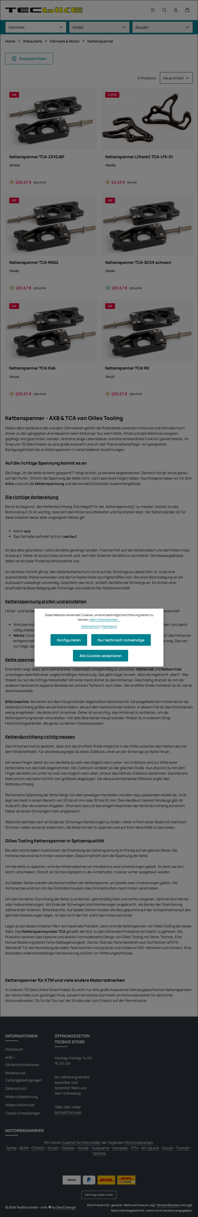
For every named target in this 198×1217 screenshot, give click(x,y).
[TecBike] (43, 9)
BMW (24, 1147)
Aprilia (11, 1147)
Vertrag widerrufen (99, 1195)
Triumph (182, 1147)
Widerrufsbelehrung (21, 1096)
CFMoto (38, 1147)
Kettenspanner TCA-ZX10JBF (36, 156)
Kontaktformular (68, 1112)
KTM (134, 1147)
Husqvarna (100, 1147)
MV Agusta (150, 1147)
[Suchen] (164, 10)
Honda (83, 1147)
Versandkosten (168, 1205)
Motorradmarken (139, 1142)
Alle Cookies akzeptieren (100, 655)
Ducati (53, 1147)
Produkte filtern (33, 58)
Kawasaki (120, 1147)
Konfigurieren (69, 639)
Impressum (14, 1049)
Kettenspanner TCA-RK (127, 368)
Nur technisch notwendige (121, 639)
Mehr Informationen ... (105, 619)
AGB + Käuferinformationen (22, 1061)
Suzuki (167, 1147)
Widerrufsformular (20, 1104)
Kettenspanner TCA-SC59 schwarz (138, 262)
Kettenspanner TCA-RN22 (33, 262)
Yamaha (99, 1153)
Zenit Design (66, 1207)
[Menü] (153, 10)
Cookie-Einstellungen (22, 1113)
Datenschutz (16, 1088)
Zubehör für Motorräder (81, 1142)
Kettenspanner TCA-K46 (32, 368)
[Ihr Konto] (176, 10)
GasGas (68, 1147)
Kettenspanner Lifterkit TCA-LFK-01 (139, 156)
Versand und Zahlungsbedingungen (23, 1076)
